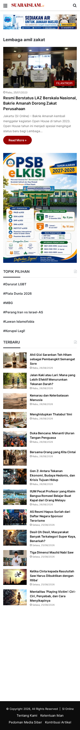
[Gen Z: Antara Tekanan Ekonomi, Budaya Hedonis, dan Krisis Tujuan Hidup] (15, 477)
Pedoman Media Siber (25, 722)
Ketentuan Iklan (52, 715)
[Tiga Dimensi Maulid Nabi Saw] (15, 558)
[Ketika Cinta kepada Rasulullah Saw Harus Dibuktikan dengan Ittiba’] (15, 577)
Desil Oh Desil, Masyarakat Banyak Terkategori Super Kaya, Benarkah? (53, 536)
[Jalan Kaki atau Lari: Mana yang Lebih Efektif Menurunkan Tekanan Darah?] (15, 381)
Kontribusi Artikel (58, 722)
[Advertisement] (40, 655)
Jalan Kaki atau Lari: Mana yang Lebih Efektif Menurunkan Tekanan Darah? (52, 379)
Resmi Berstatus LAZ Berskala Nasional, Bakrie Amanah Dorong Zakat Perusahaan (40, 103)
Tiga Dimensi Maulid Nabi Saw (52, 552)
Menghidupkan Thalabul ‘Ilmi (51, 414)
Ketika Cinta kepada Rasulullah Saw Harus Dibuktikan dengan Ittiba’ (52, 575)
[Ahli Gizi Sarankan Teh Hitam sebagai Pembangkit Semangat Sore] (15, 360)
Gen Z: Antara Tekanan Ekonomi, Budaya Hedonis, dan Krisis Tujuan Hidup (52, 475)
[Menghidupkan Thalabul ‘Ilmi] (15, 420)
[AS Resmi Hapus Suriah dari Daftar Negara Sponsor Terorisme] (15, 517)
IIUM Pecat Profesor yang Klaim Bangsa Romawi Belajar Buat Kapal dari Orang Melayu (52, 495)
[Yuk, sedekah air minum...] (40, 22)
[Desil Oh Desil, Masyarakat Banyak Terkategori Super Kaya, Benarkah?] (15, 538)
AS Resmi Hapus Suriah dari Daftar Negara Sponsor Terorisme (50, 516)
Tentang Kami (27, 715)
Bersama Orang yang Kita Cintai (53, 452)
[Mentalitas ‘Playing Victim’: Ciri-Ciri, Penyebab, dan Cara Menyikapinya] (15, 597)
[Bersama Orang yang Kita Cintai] (15, 458)
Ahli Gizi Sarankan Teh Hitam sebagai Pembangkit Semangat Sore (52, 359)
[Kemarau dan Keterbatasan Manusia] (15, 401)
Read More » (17, 140)
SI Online (68, 708)
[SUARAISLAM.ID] (28, 5)
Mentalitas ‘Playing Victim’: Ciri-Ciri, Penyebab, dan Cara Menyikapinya (53, 596)
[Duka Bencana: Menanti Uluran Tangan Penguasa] (15, 439)
